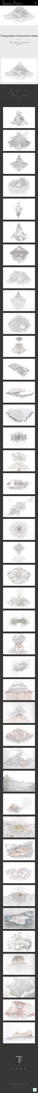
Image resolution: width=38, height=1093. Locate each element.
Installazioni (14, 95)
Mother (9, 500)
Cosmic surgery (13, 408)
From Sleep (11, 1026)
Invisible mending (14, 317)
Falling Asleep (13, 523)
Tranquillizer (12, 912)
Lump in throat (13, 614)
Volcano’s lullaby (14, 340)
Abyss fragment (13, 248)
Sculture (24, 95)
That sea (10, 957)
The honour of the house (17, 751)
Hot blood (10, 546)
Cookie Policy (23, 1086)
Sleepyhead (11, 591)
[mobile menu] (35, 2)
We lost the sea (13, 1003)
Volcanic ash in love (15, 843)
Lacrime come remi (15, 134)
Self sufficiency (13, 362)
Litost (9, 225)
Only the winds (13, 385)
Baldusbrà (10, 889)
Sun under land (13, 820)
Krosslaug (10, 179)
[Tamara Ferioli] (12, 2)
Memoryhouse (12, 683)
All (11, 90)
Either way (11, 866)
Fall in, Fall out (13, 637)
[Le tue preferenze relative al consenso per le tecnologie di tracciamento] (35, 1090)
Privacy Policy (14, 1086)
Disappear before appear (17, 294)
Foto (26, 90)
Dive (8, 729)
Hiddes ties (11, 111)
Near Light (11, 797)
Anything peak (12, 454)
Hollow (9, 431)
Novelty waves (13, 980)
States (9, 706)
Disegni (18, 90)
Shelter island (13, 477)
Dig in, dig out (13, 202)
